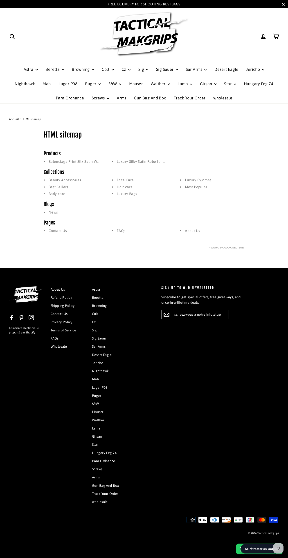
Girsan (206, 83)
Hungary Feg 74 (258, 83)
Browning (81, 69)
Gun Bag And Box (150, 98)
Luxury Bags (127, 194)
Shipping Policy (63, 306)
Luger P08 (67, 83)
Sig (141, 69)
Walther (158, 83)
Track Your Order (190, 98)
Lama (183, 83)
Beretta (53, 69)
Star (228, 83)
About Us (192, 231)
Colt (106, 69)
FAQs (121, 231)
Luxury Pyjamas (198, 180)
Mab (47, 83)
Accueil (14, 119)
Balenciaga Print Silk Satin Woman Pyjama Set (87, 161)
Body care (57, 194)
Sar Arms (194, 69)
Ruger (91, 83)
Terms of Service (63, 330)
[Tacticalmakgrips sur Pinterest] (21, 317)
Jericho (253, 69)
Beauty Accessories (65, 180)
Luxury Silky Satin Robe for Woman (146, 161)
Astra (29, 69)
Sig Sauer (165, 69)
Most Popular (196, 187)
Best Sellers (58, 187)
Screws (99, 98)
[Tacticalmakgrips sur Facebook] (11, 317)
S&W (113, 83)
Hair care (125, 187)
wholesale (222, 98)
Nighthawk (25, 83)
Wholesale (59, 346)
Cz (124, 69)
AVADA (227, 247)
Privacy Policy (61, 322)
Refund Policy (61, 297)
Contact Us (58, 231)
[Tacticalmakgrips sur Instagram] (31, 317)
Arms (121, 98)
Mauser (136, 83)
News (53, 212)
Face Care (125, 180)
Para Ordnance (70, 98)
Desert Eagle (226, 69)
